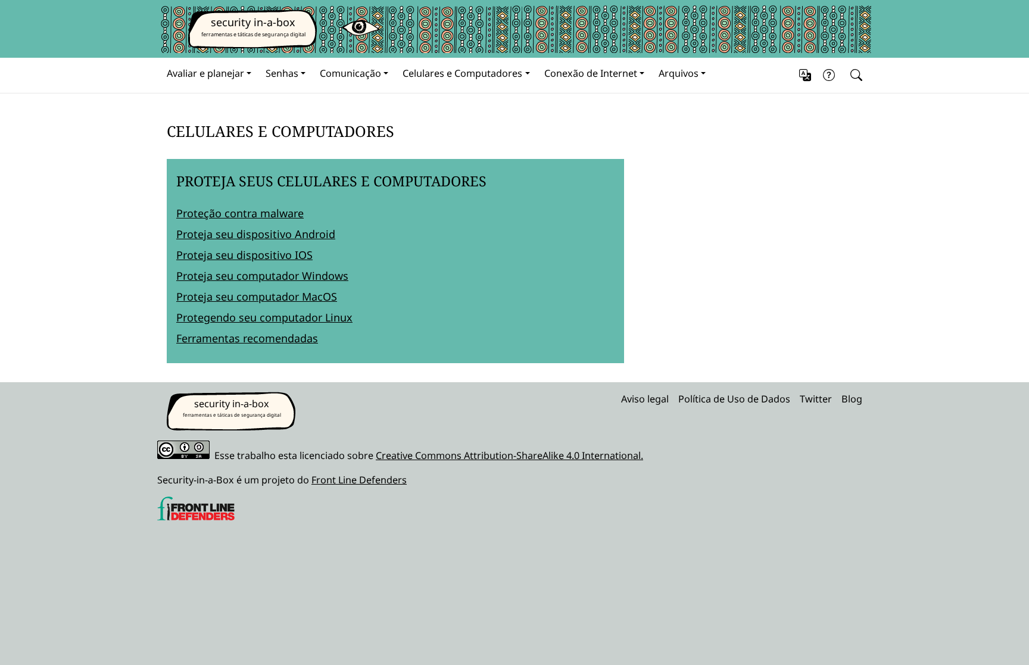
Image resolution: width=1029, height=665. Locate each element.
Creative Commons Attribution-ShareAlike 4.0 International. (509, 455)
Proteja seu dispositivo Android (255, 234)
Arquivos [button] (679, 73)
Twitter (816, 398)
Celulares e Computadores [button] (462, 73)
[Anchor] (157, 131)
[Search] (854, 75)
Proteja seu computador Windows (262, 276)
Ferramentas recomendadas (247, 338)
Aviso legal (645, 398)
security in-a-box (253, 22)
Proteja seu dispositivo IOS (244, 255)
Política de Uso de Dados (734, 398)
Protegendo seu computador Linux (264, 317)
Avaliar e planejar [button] (205, 73)
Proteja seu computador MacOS (256, 296)
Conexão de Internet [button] (590, 73)
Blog (851, 398)
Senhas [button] (282, 73)
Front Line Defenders (359, 479)
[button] (805, 75)
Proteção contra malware (240, 213)
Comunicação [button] (350, 73)
